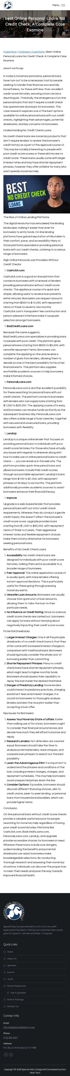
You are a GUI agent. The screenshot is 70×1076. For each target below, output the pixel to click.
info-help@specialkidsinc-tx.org (19, 1027)
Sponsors (11, 965)
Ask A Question (18, 993)
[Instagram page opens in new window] (11, 1054)
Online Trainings (15, 999)
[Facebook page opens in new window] (6, 1054)
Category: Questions (31, 51)
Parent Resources (16, 986)
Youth (10, 979)
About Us (11, 959)
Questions (9, 51)
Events (10, 972)
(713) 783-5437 (10, 1037)
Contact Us (12, 1006)
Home (10, 952)
